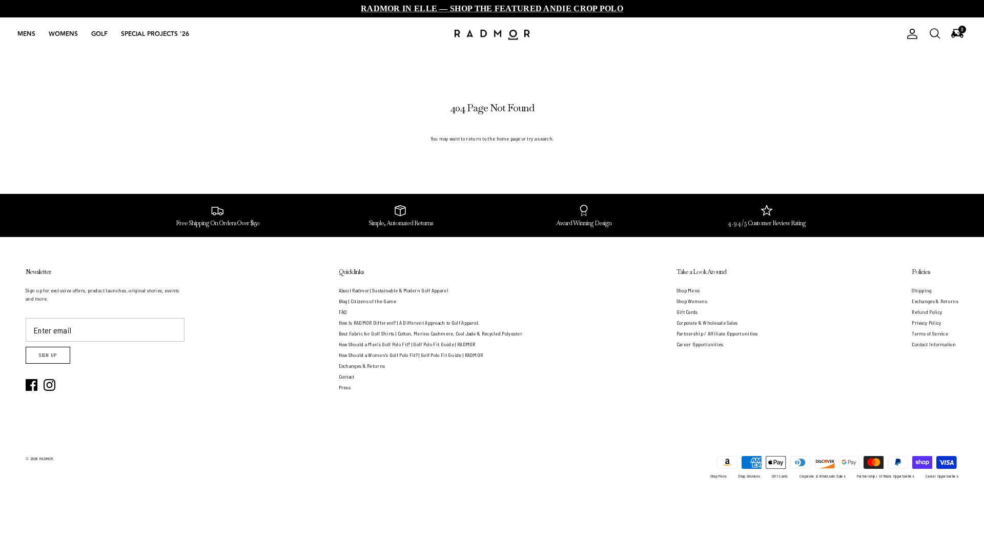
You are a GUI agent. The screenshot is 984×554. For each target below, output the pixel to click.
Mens (26, 34)
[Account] (910, 34)
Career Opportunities (700, 344)
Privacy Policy (926, 323)
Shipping (921, 290)
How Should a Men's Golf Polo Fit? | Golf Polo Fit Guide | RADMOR (407, 344)
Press (345, 387)
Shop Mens (688, 290)
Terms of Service (930, 333)
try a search (539, 138)
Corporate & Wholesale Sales (707, 323)
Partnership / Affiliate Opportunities (717, 333)
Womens (63, 34)
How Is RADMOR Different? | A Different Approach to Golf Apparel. (409, 323)
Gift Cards (687, 312)
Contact (347, 376)
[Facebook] (31, 385)
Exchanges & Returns (362, 366)
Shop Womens (691, 301)
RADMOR (46, 458)
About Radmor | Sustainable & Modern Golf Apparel (393, 290)
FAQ (343, 312)
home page (509, 138)
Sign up (48, 355)
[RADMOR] (492, 34)
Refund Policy (927, 312)
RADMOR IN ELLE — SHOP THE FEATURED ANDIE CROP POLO (492, 8)
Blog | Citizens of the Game (368, 301)
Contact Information (934, 344)
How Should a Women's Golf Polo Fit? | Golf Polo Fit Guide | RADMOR (411, 355)
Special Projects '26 (155, 34)
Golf (99, 34)
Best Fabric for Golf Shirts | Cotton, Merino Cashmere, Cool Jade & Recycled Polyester (431, 333)
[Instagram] (49, 385)
